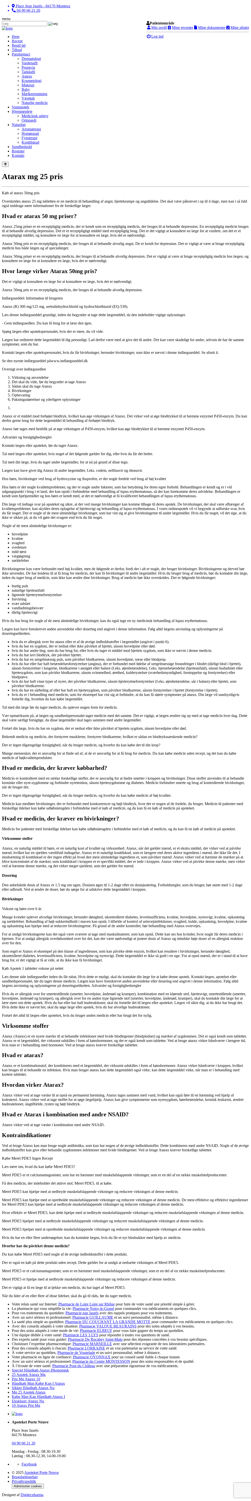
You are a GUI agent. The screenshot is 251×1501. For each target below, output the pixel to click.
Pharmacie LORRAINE (86, 1348)
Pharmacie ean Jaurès (82, 1313)
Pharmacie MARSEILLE (92, 1344)
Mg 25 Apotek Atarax (29, 1392)
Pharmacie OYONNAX (92, 1357)
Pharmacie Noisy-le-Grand (93, 1308)
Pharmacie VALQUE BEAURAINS (108, 1326)
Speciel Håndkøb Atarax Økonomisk (40, 1370)
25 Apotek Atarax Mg (29, 1375)
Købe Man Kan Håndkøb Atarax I (38, 1397)
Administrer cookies (28, 1486)
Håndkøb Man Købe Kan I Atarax (38, 1383)
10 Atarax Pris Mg (26, 1405)
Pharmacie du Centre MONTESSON (101, 1361)
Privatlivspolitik (24, 1481)
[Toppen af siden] (5, 164)
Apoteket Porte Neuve (41, 1472)
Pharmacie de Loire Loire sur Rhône (86, 1304)
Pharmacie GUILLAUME (92, 1317)
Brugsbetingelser (25, 1477)
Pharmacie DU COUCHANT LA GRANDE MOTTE (108, 1322)
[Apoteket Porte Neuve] (7, 28)
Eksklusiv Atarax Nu (28, 1401)
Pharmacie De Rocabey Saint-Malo (95, 1339)
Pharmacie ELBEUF (96, 1330)
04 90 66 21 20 (23, 1443)
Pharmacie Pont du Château (73, 1366)
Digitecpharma (32, 1495)
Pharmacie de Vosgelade (76, 1353)
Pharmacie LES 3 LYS (80, 1335)
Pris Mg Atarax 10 (26, 1379)
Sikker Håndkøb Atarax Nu (33, 1388)
